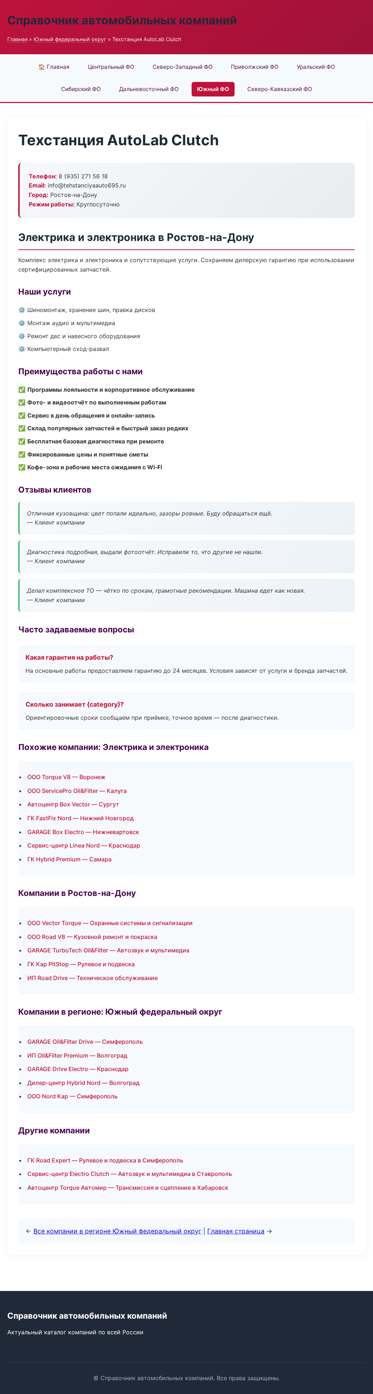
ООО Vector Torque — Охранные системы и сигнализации (110, 923)
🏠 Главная (54, 66)
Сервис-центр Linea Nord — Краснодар (83, 845)
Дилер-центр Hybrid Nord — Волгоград (83, 1082)
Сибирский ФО (81, 89)
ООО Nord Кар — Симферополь (72, 1096)
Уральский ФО (316, 66)
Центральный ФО (111, 66)
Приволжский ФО (255, 66)
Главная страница (235, 1231)
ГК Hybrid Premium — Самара (69, 859)
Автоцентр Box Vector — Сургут (73, 804)
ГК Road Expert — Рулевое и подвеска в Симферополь (105, 1160)
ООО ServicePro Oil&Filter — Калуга (77, 790)
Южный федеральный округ (70, 39)
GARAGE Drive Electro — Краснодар (78, 1069)
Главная (17, 39)
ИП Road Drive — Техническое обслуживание (92, 978)
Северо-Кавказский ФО (279, 89)
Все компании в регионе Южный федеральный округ (117, 1231)
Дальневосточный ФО (149, 89)
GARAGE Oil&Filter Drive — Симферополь (85, 1041)
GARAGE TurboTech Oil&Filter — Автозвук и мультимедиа (108, 950)
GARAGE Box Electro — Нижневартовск (83, 832)
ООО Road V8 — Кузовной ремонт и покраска (92, 936)
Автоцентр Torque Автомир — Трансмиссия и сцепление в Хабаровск (127, 1187)
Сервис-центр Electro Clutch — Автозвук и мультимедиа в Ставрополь (129, 1173)
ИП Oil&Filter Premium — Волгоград (77, 1055)
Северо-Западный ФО (183, 66)
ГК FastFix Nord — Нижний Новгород (80, 818)
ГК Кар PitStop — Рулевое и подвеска (81, 964)
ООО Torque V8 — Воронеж (66, 777)
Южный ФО (213, 89)
